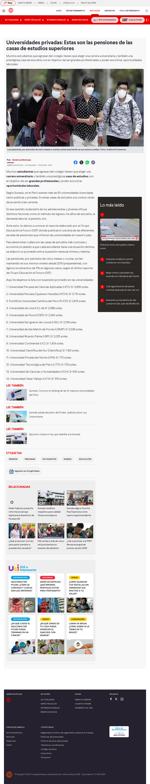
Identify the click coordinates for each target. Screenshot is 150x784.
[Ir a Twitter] (117, 699)
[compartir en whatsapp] (87, 162)
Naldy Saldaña (88, 3)
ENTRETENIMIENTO (75, 11)
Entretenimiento (14, 733)
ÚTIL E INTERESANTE (129, 11)
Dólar (54, 3)
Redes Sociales (49, 712)
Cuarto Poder (83, 704)
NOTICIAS (95, 11)
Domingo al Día (84, 708)
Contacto (46, 758)
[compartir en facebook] (75, 162)
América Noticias (21, 160)
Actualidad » (31, 165)
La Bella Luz (69, 3)
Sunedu (68, 459)
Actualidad (47, 700)
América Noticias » (15, 165)
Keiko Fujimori (25, 3)
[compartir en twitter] (81, 162)
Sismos (41, 3)
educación (85, 459)
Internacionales (50, 708)
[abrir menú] (4, 11)
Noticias (10, 737)
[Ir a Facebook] (111, 699)
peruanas (30, 459)
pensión (13, 459)
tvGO (59, 11)
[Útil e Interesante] (51, 567)
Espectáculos (49, 704)
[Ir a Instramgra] (123, 699)
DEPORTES (110, 11)
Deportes (11, 741)
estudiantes (49, 459)
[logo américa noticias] (10, 10)
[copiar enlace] (93, 162)
